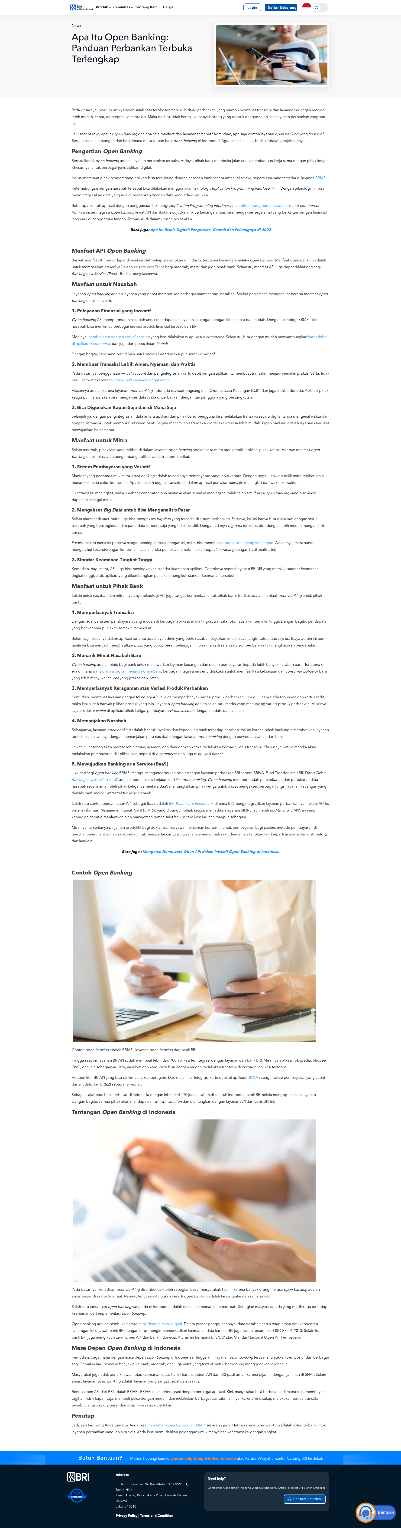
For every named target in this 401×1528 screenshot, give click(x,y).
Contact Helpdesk (307, 1499)
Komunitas (121, 7)
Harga (168, 7)
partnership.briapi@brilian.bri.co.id (203, 1458)
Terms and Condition (156, 1516)
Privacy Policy (126, 1516)
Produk (102, 7)
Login (252, 8)
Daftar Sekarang (282, 8)
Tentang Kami (146, 7)
